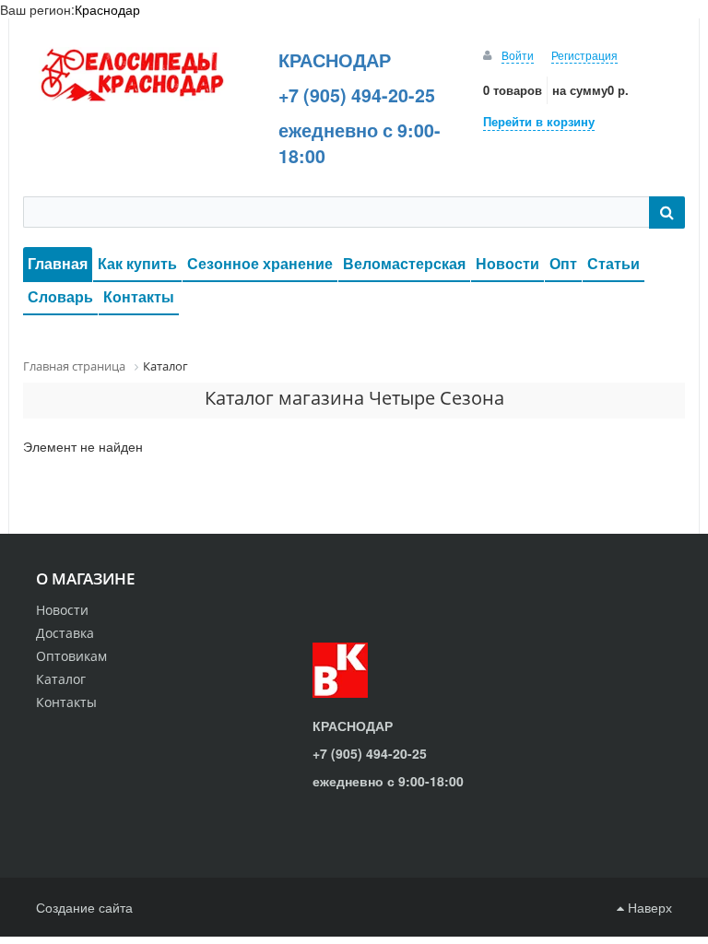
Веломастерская (404, 263)
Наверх (648, 907)
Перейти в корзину (539, 121)
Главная (58, 263)
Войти (518, 55)
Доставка (65, 633)
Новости (507, 263)
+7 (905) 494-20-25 (356, 95)
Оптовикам (71, 656)
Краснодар (107, 9)
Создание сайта (84, 907)
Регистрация (584, 55)
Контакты (138, 296)
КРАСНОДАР (334, 60)
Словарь (60, 296)
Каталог (61, 679)
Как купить (137, 263)
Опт (563, 263)
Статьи (613, 263)
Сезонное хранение (260, 263)
